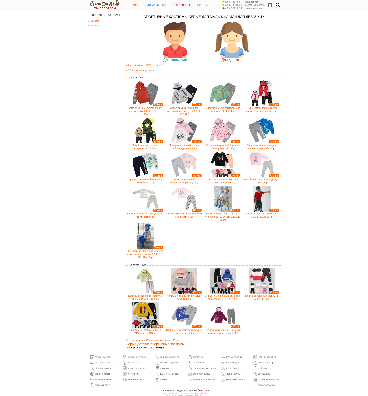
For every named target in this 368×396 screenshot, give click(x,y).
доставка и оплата (255, 5)
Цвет (148, 65)
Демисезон (93, 21)
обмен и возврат (254, 8)
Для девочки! (232, 60)
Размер (138, 65)
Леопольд (203, 390)
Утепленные (94, 25)
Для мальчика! (175, 60)
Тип (128, 65)
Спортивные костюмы (105, 15)
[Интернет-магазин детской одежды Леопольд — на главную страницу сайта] (102, 5)
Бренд (159, 65)
